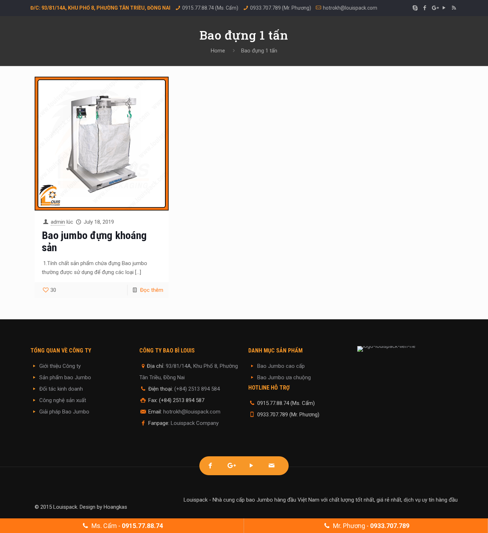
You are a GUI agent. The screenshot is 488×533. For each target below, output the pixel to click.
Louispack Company (195, 423)
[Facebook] (425, 8)
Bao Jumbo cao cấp (281, 366)
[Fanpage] (210, 466)
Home (218, 50)
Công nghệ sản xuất (62, 400)
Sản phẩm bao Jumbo (65, 377)
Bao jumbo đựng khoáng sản (94, 241)
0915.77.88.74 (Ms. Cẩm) (210, 8)
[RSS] (454, 8)
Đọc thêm (151, 290)
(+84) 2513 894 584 (197, 389)
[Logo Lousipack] (407, 349)
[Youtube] (251, 466)
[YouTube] (444, 8)
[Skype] (415, 8)
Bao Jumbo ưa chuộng (284, 377)
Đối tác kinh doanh (61, 389)
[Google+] (434, 8)
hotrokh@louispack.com (350, 8)
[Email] (272, 466)
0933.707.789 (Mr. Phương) (280, 8)
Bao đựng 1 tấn (259, 50)
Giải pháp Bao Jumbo (64, 411)
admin (58, 222)
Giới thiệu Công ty (60, 366)
